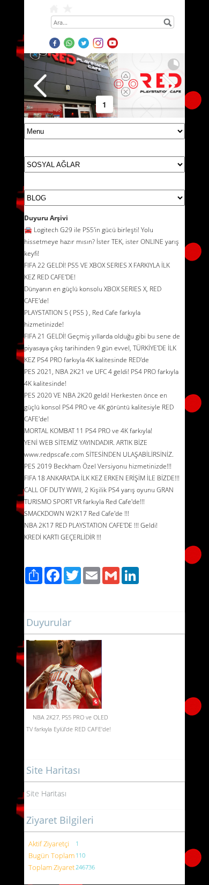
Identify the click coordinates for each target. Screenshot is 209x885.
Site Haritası (46, 793)
